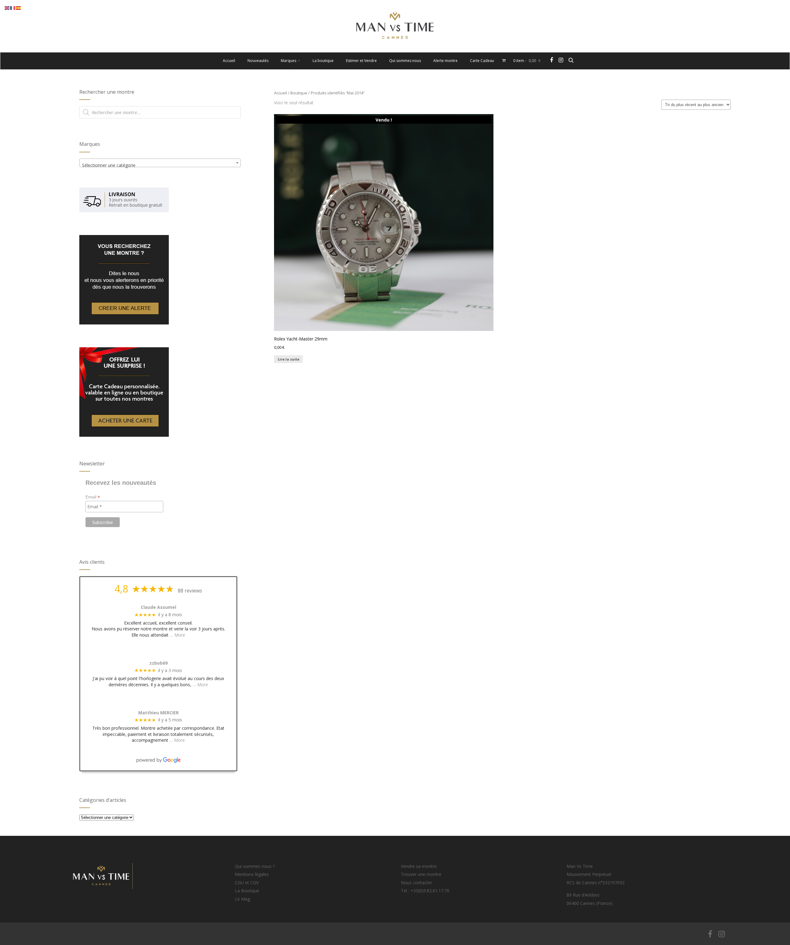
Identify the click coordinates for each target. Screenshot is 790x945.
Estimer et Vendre (361, 60)
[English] (7, 7)
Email (92, 497)
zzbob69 (158, 663)
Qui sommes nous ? (255, 866)
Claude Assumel (158, 607)
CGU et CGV (247, 882)
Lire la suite (288, 359)
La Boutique (247, 890)
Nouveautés (257, 60)
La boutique (323, 60)
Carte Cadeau (482, 60)
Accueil (229, 60)
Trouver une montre (421, 874)
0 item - (527, 60)
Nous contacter (416, 882)
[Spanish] (18, 7)
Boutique (298, 93)
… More (177, 635)
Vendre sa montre (419, 866)
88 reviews (190, 590)
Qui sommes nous (405, 60)
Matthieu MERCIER (158, 713)
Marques (288, 60)
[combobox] (159, 163)
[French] (13, 7)
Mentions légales (252, 874)
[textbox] (160, 165)
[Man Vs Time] (395, 49)
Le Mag (242, 899)
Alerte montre (445, 60)
